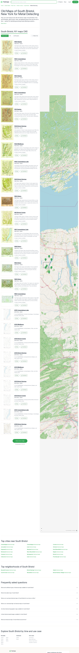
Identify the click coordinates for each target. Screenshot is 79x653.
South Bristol (26, 5)
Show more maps (20, 440)
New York (13, 5)
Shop (65, 1)
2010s (2, 639)
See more (3, 23)
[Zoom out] (41, 530)
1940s (7, 637)
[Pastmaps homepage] (12, 651)
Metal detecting (32, 639)
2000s (17, 637)
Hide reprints (5, 35)
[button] (49, 272)
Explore (61, 1)
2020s (2, 637)
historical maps (7, 544)
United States (7, 5)
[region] (59, 271)
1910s (7, 639)
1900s (7, 640)
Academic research (33, 642)
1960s (2, 642)
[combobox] (33, 1)
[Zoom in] (41, 528)
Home (2, 5)
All (10, 35)
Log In (69, 1)
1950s (2, 644)
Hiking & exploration (33, 640)
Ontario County (20, 5)
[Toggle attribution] (76, 530)
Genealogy (31, 637)
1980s (2, 640)
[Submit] (12, 2)
